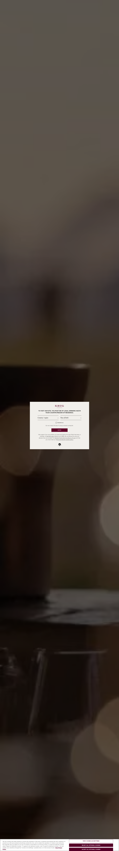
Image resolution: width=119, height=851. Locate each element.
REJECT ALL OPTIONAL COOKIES (91, 845)
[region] (59, 845)
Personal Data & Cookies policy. (64, 439)
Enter (59, 430)
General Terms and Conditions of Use (65, 438)
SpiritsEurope (50, 436)
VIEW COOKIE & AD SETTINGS (91, 841)
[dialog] (59, 425)
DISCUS (56, 436)
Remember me (60, 422)
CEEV (62, 436)
